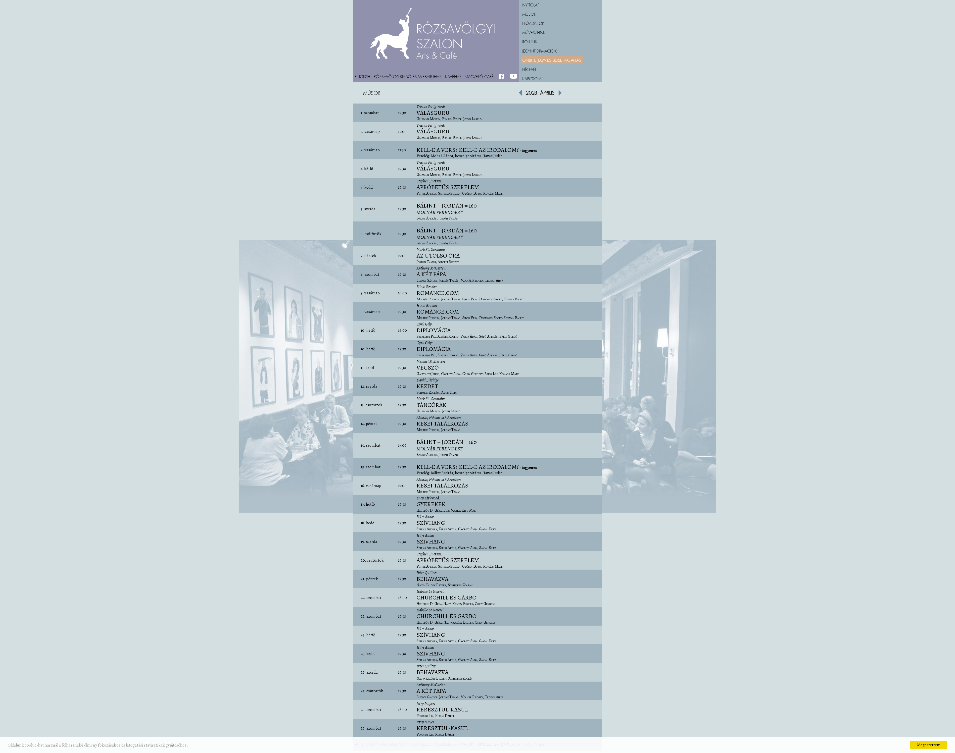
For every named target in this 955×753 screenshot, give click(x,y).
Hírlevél (529, 69)
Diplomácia (434, 330)
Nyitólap (530, 4)
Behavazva (432, 579)
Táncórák (431, 405)
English (362, 76)
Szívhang (431, 523)
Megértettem (929, 745)
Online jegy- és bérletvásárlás (551, 60)
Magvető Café (479, 76)
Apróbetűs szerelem (448, 187)
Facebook (502, 76)
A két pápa (431, 274)
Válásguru (433, 113)
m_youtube (513, 76)
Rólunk (529, 41)
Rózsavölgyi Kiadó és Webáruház (407, 76)
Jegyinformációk (539, 51)
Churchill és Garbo (447, 597)
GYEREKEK (431, 504)
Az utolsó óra (438, 256)
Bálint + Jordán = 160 (447, 209)
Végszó (428, 368)
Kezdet (427, 386)
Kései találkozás (442, 424)
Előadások (533, 23)
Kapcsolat (532, 78)
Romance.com (438, 293)
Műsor (529, 14)
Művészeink (533, 32)
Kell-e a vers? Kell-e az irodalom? (468, 150)
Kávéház (453, 76)
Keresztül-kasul (442, 709)
